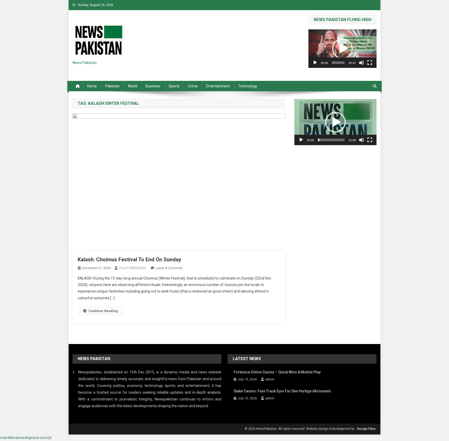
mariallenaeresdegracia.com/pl (25, 438)
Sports (174, 86)
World (132, 86)
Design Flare (366, 429)
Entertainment (218, 86)
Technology (247, 86)
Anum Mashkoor (133, 268)
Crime (193, 86)
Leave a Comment (169, 268)
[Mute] (361, 62)
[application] (342, 48)
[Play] (315, 62)
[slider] (338, 62)
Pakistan (112, 86)
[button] (342, 48)
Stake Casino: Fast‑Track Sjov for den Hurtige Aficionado (282, 391)
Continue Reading (103, 311)
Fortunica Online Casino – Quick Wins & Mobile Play (277, 372)
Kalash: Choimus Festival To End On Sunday (129, 259)
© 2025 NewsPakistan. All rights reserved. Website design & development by (299, 429)
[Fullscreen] (369, 62)
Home (92, 86)
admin (269, 379)
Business (153, 86)
